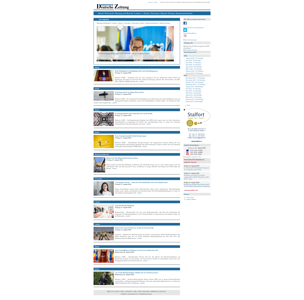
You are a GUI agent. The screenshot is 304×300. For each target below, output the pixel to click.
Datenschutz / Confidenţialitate (140, 294)
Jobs (183, 2)
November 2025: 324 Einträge (195, 80)
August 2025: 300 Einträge (194, 86)
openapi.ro (194, 157)
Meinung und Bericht (124, 13)
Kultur (147, 13)
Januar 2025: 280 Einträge (194, 101)
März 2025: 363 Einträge (194, 97)
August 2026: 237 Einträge (194, 58)
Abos (173, 2)
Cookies (123, 294)
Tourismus (155, 13)
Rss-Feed (193, 2)
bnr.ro (199, 157)
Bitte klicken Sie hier (190, 50)
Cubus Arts (190, 197)
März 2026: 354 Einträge (194, 69)
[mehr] (141, 81)
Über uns (163, 2)
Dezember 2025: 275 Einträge (195, 78)
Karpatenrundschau (184, 13)
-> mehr (187, 105)
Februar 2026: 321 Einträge (194, 71)
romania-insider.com (191, 190)
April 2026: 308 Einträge (194, 67)
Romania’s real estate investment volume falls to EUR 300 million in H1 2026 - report (196, 177)
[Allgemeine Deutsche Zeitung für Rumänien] (112, 5)
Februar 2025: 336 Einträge (194, 99)
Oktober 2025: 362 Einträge (195, 82)
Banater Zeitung (168, 13)
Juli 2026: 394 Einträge (193, 60)
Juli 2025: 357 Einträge (193, 89)
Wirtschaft (109, 13)
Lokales (137, 13)
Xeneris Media (191, 199)
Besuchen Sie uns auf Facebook (193, 27)
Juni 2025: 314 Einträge (193, 91)
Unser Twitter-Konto (189, 33)
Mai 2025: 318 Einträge (193, 93)
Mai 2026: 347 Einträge (193, 65)
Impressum (200, 2)
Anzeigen (179, 2)
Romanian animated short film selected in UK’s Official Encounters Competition (197, 185)
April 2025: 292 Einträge (194, 95)
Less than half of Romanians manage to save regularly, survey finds (196, 169)
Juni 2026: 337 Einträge (193, 62)
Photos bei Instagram (190, 40)
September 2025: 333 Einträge (195, 84)
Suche (169, 2)
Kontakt (207, 2)
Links (188, 2)
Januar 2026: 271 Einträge (194, 73)
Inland (100, 13)
